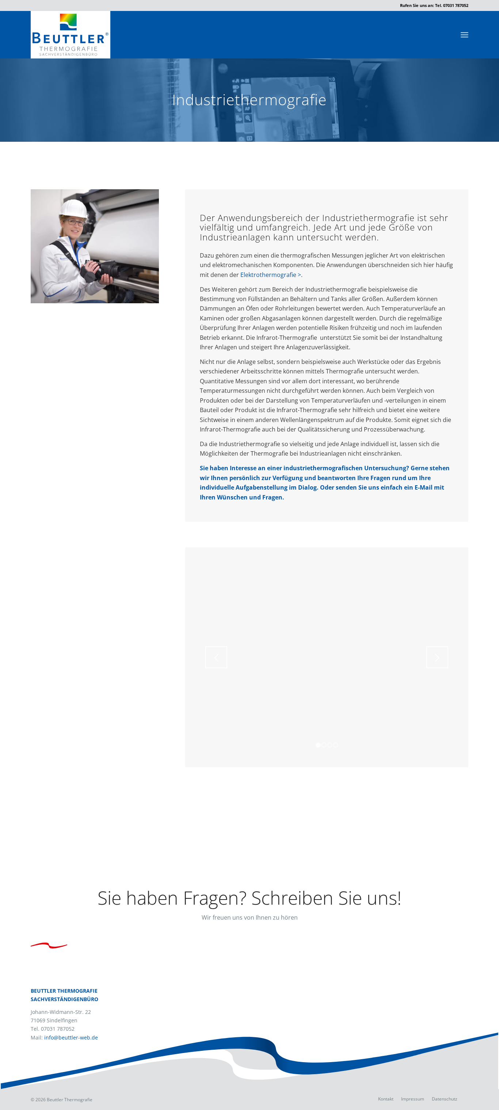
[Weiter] (437, 657)
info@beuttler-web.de (71, 1037)
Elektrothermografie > (270, 275)
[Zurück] (216, 657)
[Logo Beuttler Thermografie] (70, 34)
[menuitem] (464, 34)
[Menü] (464, 34)
